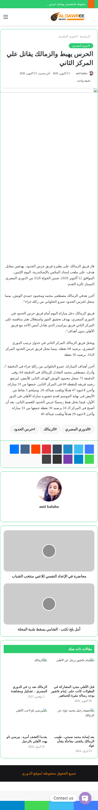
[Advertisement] (49, 210)
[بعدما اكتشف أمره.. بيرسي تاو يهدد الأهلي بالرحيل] (25, 720)
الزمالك (49, 429)
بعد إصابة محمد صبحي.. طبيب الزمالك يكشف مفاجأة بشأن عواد (74, 741)
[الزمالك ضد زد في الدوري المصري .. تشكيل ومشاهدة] (25, 670)
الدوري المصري (67, 36)
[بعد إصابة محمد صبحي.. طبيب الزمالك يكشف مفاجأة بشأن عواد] (72, 720)
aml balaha (81, 73)
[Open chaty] (85, 798)
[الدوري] (68, 16)
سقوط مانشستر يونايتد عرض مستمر (63, 4)
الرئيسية (85, 36)
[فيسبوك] (89, 449)
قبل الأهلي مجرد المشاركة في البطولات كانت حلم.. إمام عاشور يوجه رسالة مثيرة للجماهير (72, 691)
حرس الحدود (23, 429)
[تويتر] (78, 449)
